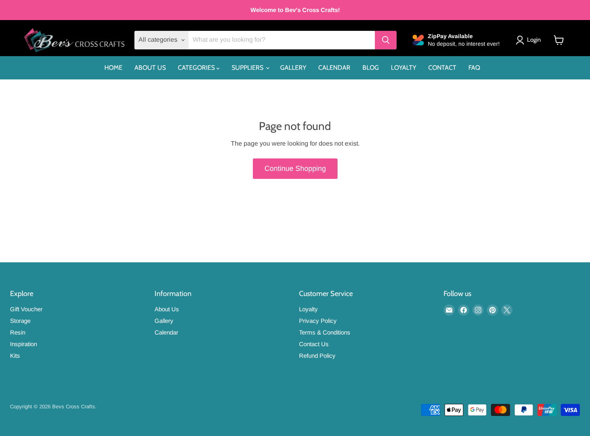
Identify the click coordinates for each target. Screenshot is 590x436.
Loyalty (308, 309)
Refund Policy (317, 355)
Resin (17, 332)
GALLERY (293, 67)
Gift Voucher (26, 309)
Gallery (164, 320)
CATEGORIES (197, 67)
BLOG (370, 67)
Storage (20, 320)
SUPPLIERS (248, 67)
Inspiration (23, 344)
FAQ (474, 67)
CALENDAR (334, 67)
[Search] (386, 40)
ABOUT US (150, 67)
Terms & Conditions (324, 332)
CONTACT (442, 67)
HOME (113, 67)
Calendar (166, 332)
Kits (15, 355)
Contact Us (314, 344)
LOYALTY (403, 67)
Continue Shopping (295, 168)
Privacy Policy (318, 320)
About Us (167, 309)
